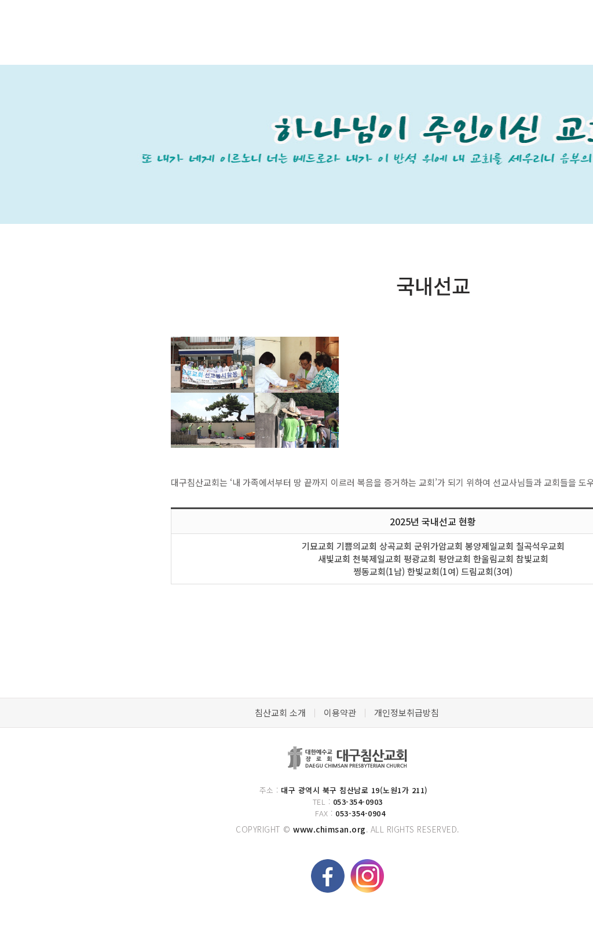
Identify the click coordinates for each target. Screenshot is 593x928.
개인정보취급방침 (406, 712)
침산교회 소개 (280, 712)
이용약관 (340, 712)
